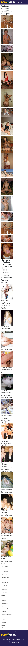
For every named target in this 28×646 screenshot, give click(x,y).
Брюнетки (4, 585)
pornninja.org (13, 639)
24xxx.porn (10, 632)
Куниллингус (4, 603)
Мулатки (3, 611)
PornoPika (19, 2)
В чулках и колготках (4, 588)
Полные (3, 617)
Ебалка (3, 628)
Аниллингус (4, 571)
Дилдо (3, 595)
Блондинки (4, 574)
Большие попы (5, 577)
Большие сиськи (5, 580)
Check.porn (17, 632)
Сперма (3, 622)
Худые (3, 625)
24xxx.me (24, 5)
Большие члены (5, 582)
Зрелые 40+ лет (5, 598)
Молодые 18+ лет (6, 608)
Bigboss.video (16, 5)
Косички (3, 600)
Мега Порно (4, 566)
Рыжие (3, 619)
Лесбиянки (4, 606)
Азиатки (3, 569)
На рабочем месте (6, 614)
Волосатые (4, 592)
